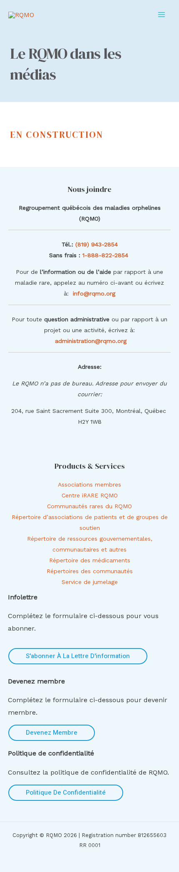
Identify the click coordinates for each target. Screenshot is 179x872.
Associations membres (89, 484)
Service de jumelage (90, 582)
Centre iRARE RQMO (90, 495)
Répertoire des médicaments (89, 560)
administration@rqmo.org (91, 341)
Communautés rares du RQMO (89, 506)
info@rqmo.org (94, 293)
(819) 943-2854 (96, 244)
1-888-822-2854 (106, 255)
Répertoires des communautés (90, 571)
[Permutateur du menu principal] (161, 14)
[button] (77, 656)
